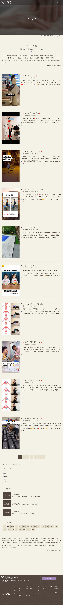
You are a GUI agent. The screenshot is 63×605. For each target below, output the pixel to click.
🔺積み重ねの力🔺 (29, 266)
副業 (24, 529)
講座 (24, 526)
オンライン (7, 482)
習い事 (12, 526)
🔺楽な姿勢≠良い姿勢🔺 (32, 113)
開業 (47, 526)
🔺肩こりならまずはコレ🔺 (32, 380)
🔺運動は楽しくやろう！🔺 (32, 151)
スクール (6, 479)
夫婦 (31, 526)
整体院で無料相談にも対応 (54, 66)
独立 (20, 529)
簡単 (8, 526)
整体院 (42, 526)
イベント (51, 526)
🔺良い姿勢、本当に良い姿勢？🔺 (35, 189)
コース (5, 529)
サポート (6, 473)
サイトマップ (53, 592)
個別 (9, 529)
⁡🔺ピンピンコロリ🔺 (30, 75)
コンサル (28, 529)
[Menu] (60, 2)
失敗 (39, 526)
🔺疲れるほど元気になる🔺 (32, 418)
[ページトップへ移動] (60, 578)
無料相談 (6, 476)
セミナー (6, 471)
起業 (13, 529)
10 (43, 457)
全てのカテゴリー (8, 468)
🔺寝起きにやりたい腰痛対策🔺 (34, 304)
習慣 (17, 526)
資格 (35, 526)
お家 (5, 526)
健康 (20, 526)
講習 (56, 526)
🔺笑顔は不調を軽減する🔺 (32, 342)
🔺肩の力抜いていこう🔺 (32, 227)
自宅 (33, 529)
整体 (28, 526)
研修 (16, 529)
